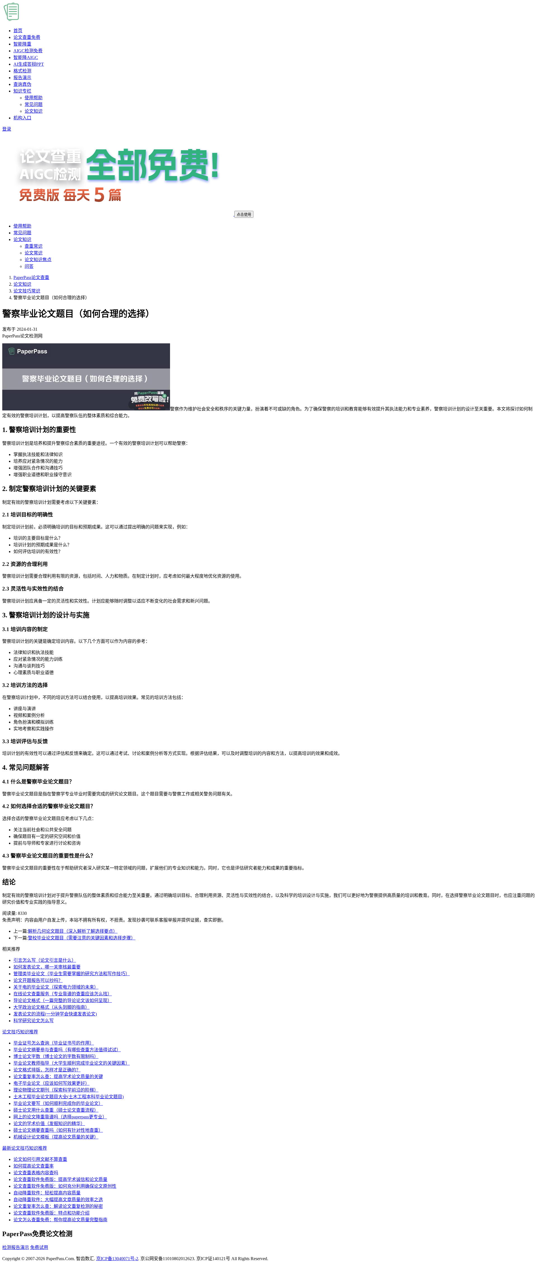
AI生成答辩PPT (28, 64)
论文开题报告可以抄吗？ (38, 980)
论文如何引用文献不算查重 (40, 1159)
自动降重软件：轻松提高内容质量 (47, 1193)
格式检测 (22, 71)
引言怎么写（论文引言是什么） (44, 960)
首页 (17, 30)
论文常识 (34, 253)
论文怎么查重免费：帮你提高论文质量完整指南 (60, 1219)
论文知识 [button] (22, 239)
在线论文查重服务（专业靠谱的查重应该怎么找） (62, 993)
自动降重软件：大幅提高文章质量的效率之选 (58, 1199)
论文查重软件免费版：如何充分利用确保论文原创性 (64, 1186)
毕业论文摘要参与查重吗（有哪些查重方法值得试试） (67, 1049)
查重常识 (34, 246)
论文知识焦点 (38, 259)
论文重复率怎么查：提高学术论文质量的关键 (58, 1076)
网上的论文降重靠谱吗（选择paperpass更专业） (60, 1116)
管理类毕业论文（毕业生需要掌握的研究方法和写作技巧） (71, 973)
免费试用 (39, 1247)
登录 (6, 129)
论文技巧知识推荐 (20, 1031)
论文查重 (26, 37)
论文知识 (34, 111)
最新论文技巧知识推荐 (24, 1148)
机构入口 (22, 117)
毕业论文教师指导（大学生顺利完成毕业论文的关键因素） (71, 1063)
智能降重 (22, 44)
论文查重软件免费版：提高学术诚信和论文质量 (60, 1179)
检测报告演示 (15, 1247)
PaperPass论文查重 (31, 277)
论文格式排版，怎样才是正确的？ (47, 1069)
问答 (29, 266)
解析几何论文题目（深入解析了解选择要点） (72, 931)
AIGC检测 (28, 50)
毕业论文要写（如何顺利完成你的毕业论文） (58, 1103)
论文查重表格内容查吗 (35, 1172)
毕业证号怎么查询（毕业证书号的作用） (53, 1043)
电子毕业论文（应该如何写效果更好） (51, 1083)
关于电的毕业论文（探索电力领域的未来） (55, 987)
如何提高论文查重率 (33, 1166)
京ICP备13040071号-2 (117, 1258)
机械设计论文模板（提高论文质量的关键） (55, 1137)
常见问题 (34, 104)
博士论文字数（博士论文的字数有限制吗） (55, 1056)
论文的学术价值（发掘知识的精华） (49, 1123)
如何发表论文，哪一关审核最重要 (47, 967)
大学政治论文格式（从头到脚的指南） (51, 1007)
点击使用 (244, 214)
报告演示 (22, 77)
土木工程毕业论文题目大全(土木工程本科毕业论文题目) (68, 1096)
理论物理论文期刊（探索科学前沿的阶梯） (55, 1090)
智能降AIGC (25, 57)
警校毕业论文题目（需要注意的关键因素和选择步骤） (81, 938)
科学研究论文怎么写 (33, 1020)
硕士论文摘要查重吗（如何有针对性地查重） (58, 1130)
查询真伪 (22, 84)
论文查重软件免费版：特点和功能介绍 (51, 1213)
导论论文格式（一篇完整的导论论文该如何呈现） (62, 1000)
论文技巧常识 (26, 291)
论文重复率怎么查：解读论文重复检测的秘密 (58, 1206)
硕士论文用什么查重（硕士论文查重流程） (55, 1110)
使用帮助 (34, 97)
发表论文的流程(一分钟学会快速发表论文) (55, 1014)
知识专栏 (22, 91)
